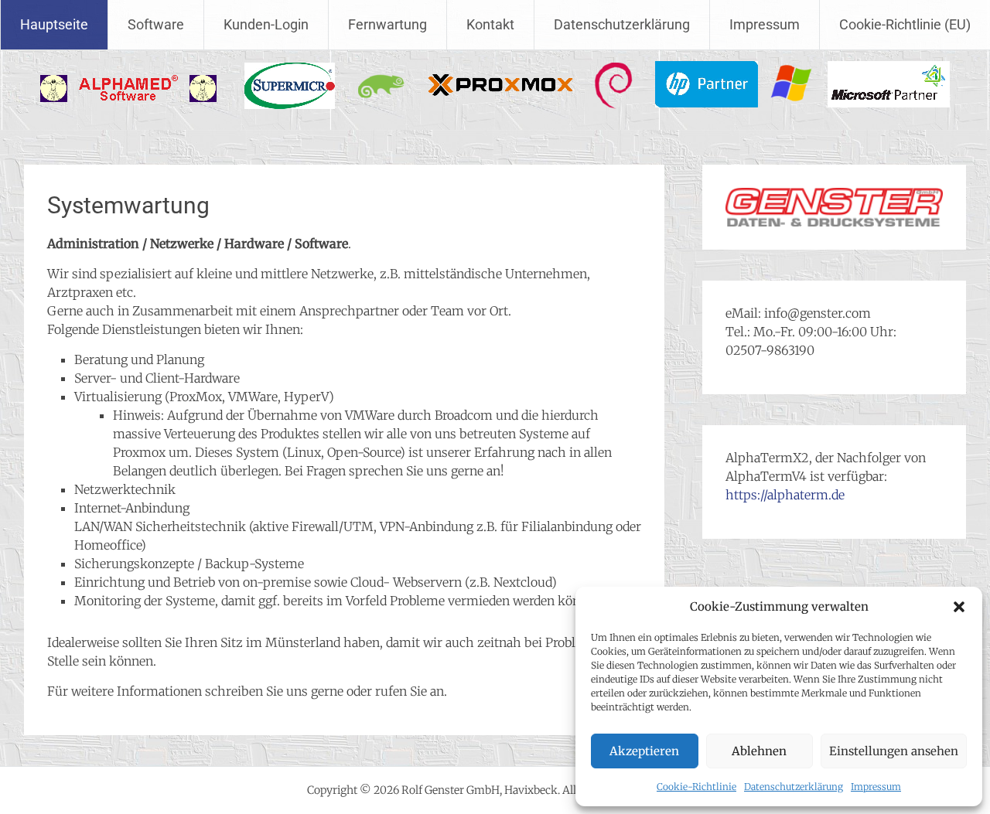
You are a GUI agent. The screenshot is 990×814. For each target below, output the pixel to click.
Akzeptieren (644, 751)
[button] (959, 607)
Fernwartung (387, 24)
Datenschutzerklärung (793, 786)
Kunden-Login (266, 24)
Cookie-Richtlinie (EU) (905, 24)
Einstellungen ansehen (893, 751)
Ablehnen (759, 751)
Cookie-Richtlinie (696, 786)
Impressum (876, 786)
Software (156, 24)
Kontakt (490, 24)
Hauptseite (54, 24)
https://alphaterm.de (785, 494)
